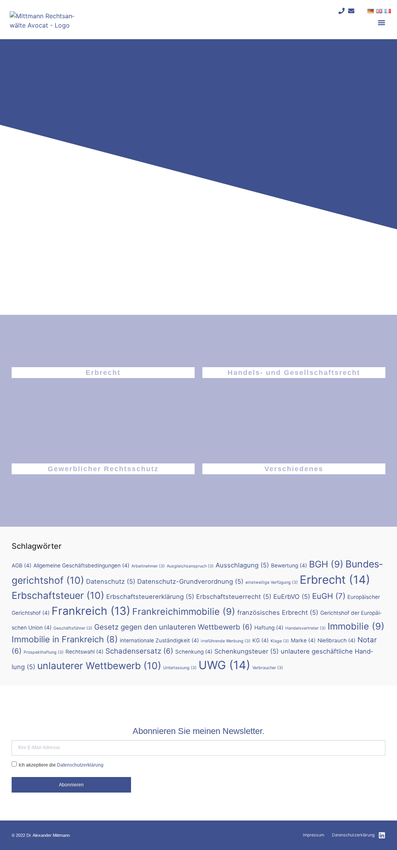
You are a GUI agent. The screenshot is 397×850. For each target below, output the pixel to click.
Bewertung (289, 565)
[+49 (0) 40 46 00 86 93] (342, 11)
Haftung (268, 627)
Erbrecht (103, 372)
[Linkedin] (381, 835)
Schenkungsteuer (246, 651)
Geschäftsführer (73, 628)
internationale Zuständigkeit (159, 640)
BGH (326, 564)
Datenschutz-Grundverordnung (190, 581)
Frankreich (91, 611)
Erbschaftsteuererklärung (150, 596)
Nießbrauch (337, 640)
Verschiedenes (293, 469)
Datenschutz (110, 581)
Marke (303, 640)
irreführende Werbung (225, 641)
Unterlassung (180, 667)
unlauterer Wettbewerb (99, 665)
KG (260, 640)
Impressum (313, 835)
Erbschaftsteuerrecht (233, 596)
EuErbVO (291, 596)
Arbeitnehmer (148, 566)
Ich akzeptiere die (61, 764)
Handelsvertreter (305, 628)
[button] (381, 22)
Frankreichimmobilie (183, 611)
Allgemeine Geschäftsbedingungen (81, 565)
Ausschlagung (242, 565)
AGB (21, 565)
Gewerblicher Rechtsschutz (103, 469)
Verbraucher (267, 667)
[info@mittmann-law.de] (351, 11)
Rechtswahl (85, 652)
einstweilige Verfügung (271, 582)
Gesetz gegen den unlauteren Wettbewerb (173, 627)
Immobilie (356, 626)
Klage (280, 641)
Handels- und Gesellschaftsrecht (294, 372)
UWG (224, 665)
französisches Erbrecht (277, 612)
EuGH (328, 596)
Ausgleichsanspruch (190, 566)
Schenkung (193, 652)
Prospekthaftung (44, 652)
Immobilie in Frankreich (65, 639)
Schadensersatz (139, 651)
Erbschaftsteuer (58, 595)
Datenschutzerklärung (80, 764)
